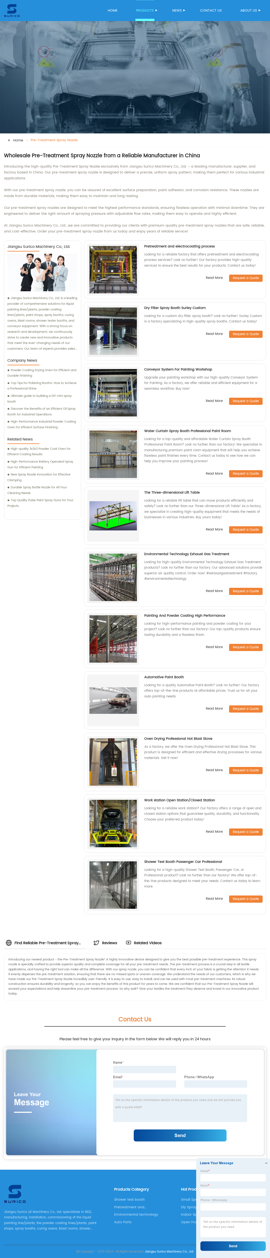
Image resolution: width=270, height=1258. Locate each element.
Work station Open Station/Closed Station (179, 800)
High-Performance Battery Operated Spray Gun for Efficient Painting (40, 464)
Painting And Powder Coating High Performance (184, 615)
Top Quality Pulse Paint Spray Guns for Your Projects (40, 503)
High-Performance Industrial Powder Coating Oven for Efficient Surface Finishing (41, 424)
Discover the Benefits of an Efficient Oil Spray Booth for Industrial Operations (41, 411)
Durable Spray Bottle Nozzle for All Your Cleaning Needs (37, 490)
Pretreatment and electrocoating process (179, 246)
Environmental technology (136, 1214)
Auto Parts (122, 1222)
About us (248, 10)
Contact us (211, 10)
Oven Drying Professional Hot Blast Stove (178, 738)
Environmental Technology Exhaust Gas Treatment (186, 554)
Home (112, 10)
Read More (214, 278)
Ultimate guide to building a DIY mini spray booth (39, 398)
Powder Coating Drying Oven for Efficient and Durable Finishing (41, 373)
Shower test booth (129, 1199)
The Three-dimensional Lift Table (172, 492)
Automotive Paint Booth (164, 677)
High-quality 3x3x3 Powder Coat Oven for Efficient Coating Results (39, 451)
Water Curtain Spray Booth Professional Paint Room (187, 431)
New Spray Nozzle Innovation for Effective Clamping (38, 477)
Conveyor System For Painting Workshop (178, 369)
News (177, 10)
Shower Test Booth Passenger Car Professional (183, 862)
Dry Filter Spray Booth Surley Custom (175, 308)
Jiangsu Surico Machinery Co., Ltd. (169, 1251)
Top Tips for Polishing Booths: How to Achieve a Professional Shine (42, 386)
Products (145, 10)
